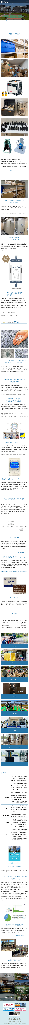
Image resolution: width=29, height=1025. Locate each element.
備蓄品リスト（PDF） (14, 170)
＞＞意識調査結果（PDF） (22, 935)
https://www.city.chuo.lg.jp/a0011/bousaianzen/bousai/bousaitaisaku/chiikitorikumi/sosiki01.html (14, 572)
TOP (2, 21)
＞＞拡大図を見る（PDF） (22, 552)
